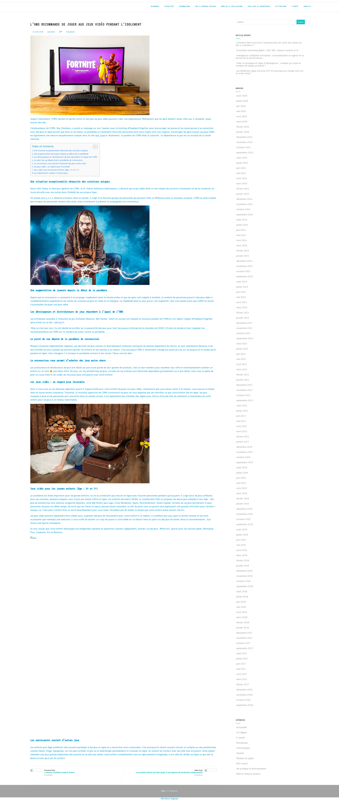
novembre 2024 (244, 204)
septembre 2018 (244, 586)
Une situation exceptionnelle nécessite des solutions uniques (61, 150)
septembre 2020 (244, 462)
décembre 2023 (244, 261)
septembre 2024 (244, 214)
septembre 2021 (244, 400)
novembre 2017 (244, 638)
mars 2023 (241, 307)
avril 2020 (241, 488)
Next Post (169, 771)
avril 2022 (241, 364)
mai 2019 (241, 545)
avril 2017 (241, 674)
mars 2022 (241, 369)
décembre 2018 (244, 571)
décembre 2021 (244, 385)
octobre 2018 (243, 581)
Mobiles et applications (231, 6)
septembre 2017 (244, 648)
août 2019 (241, 529)
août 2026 (241, 96)
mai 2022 (241, 359)
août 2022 (241, 343)
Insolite (307, 6)
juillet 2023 (242, 287)
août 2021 (241, 405)
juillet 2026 (242, 101)
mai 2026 (241, 111)
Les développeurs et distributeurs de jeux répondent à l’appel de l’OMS (65, 157)
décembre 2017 (244, 633)
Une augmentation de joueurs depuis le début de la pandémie (61, 154)
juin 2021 (241, 416)
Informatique (184, 6)
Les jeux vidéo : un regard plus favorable (52, 167)
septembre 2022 (244, 338)
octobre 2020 (243, 457)
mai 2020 (241, 483)
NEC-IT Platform (47, 8)
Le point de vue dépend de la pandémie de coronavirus (58, 160)
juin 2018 (241, 602)
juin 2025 (241, 168)
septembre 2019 (244, 524)
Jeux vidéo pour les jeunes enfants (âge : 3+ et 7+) (56, 170)
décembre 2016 (244, 689)
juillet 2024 (242, 225)
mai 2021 (241, 421)
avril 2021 (241, 426)
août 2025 (241, 158)
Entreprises (242, 743)
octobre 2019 (243, 519)
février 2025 (242, 188)
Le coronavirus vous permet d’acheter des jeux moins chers (60, 163)
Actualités (169, 6)
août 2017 (241, 653)
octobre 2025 (243, 147)
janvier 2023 (242, 318)
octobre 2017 (243, 643)
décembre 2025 (244, 137)
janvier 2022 (242, 380)
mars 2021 (241, 431)
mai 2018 (241, 607)
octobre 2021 (243, 395)
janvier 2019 (242, 565)
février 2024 (242, 250)
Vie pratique (280, 6)
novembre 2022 (244, 328)
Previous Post (59, 771)
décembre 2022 (244, 323)
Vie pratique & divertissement (251, 768)
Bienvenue (155, 6)
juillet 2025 (242, 163)
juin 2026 (241, 106)
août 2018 (241, 591)
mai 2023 (241, 297)
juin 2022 (241, 354)
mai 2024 (241, 235)
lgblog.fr (58, 322)
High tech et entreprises (259, 6)
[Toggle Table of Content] (94, 146)
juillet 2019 (242, 534)
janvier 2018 (242, 627)
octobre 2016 (243, 700)
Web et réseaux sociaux (205, 6)
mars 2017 (241, 679)
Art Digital (241, 732)
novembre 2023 (244, 266)
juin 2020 (241, 478)
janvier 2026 (242, 132)
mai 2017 (241, 669)
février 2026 (242, 127)
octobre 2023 (243, 271)
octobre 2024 (243, 209)
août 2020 (241, 467)
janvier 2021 (242, 442)
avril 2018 (241, 612)
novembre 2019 (244, 514)
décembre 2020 (244, 447)
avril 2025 (241, 178)
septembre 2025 (244, 152)
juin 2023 (241, 292)
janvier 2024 (242, 256)
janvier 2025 (242, 194)
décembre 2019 (244, 509)
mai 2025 (241, 173)
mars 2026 (241, 121)
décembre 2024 (244, 199)
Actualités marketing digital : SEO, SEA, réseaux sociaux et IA (267, 50)
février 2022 (242, 374)
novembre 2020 (244, 452)
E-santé (295, 6)
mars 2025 (241, 183)
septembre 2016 (244, 705)
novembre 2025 (244, 142)
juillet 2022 (242, 349)
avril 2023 (241, 302)
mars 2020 (241, 493)
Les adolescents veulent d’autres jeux (51, 173)
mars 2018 (241, 617)
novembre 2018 (244, 576)
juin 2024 (241, 230)
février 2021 (242, 436)
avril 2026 (241, 116)
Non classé (241, 763)
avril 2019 (241, 550)
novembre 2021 (244, 390)
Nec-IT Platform (169, 791)
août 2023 (241, 281)
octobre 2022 (243, 333)
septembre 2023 (244, 276)
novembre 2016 (244, 695)
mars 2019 (241, 555)
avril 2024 (241, 240)
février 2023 (242, 312)
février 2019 (242, 560)
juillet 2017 (242, 658)
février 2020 (242, 498)
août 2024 (241, 219)
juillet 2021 (242, 411)
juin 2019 (241, 540)
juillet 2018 (242, 596)
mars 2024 (241, 245)
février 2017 (242, 684)
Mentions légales (169, 798)
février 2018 (242, 622)
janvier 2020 (242, 503)
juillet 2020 (242, 473)
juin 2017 (241, 664)
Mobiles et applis (245, 758)
